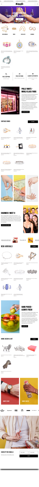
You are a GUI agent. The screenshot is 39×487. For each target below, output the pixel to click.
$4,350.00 (2, 139)
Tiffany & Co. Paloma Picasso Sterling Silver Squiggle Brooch (6, 278)
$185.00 (27, 264)
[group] (19, 30)
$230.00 (15, 280)
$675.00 (27, 356)
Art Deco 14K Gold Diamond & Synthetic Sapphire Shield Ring (18, 137)
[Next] (37, 29)
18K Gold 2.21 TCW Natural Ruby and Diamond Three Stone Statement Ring (6, 51)
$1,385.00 (15, 52)
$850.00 (15, 357)
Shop (2, 475)
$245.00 (2, 68)
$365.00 (27, 280)
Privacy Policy (23, 477)
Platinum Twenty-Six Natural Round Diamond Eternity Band (19, 169)
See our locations (25, 111)
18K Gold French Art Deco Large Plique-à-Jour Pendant (18, 51)
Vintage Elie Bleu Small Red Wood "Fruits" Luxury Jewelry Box (31, 355)
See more (32, 121)
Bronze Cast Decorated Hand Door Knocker (6, 371)
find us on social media (6, 225)
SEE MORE (34, 246)
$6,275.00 (2, 52)
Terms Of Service (24, 478)
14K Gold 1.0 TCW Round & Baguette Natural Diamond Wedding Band (6, 169)
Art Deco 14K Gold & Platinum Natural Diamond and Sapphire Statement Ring (32, 51)
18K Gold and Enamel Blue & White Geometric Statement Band (6, 153)
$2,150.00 (15, 155)
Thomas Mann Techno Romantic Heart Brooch (32, 263)
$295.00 (2, 280)
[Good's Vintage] (19, 4)
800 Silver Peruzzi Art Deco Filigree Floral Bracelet (31, 278)
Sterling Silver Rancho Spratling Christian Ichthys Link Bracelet (18, 278)
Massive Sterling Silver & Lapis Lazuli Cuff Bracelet (6, 294)
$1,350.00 (15, 139)
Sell (1, 478)
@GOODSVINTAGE (16, 240)
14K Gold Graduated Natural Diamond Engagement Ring (31, 153)
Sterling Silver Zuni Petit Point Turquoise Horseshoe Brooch (5, 67)
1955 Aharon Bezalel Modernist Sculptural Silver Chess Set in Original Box (19, 356)
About (2, 480)
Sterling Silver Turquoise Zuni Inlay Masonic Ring (31, 137)
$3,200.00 (27, 52)
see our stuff (24, 326)
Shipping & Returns (24, 475)
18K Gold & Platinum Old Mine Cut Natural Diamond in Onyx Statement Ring (19, 154)
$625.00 (2, 264)
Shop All (19, 19)
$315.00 (27, 139)
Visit (2, 477)
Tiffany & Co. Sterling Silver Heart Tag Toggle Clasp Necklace (6, 263)
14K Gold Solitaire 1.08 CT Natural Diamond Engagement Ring (6, 137)
